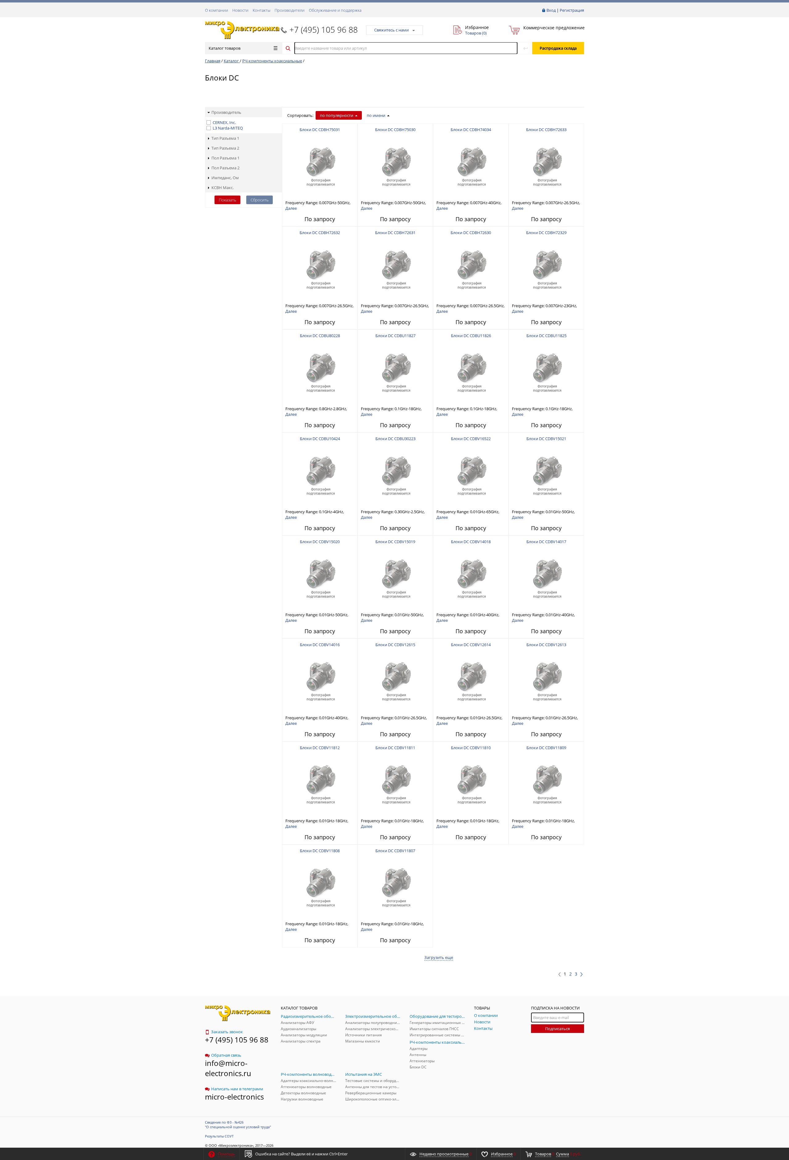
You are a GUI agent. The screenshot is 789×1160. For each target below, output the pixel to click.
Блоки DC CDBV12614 (471, 644)
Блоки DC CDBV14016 (320, 644)
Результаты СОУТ (219, 1136)
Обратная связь (226, 1055)
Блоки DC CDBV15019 (395, 541)
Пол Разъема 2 (225, 168)
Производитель (226, 112)
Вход (551, 10)
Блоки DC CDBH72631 (395, 232)
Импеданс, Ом (225, 177)
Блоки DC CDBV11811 (395, 747)
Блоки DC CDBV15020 (320, 541)
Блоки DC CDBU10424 (320, 438)
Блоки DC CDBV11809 (546, 747)
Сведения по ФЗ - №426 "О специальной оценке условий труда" (238, 1124)
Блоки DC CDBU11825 (546, 335)
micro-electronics (234, 1097)
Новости (240, 10)
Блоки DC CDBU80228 (320, 335)
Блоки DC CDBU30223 (395, 438)
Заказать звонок (227, 1031)
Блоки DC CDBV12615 (395, 644)
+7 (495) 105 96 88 (323, 29)
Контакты (261, 10)
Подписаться (557, 1028)
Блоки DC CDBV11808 (320, 850)
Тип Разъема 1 (225, 138)
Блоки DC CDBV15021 (546, 438)
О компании (216, 10)
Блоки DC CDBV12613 (546, 644)
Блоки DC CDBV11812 (320, 747)
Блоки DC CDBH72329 (546, 232)
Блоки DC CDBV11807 (395, 850)
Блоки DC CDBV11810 (471, 747)
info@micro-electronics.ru (228, 1068)
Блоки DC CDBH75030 (395, 129)
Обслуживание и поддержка (335, 10)
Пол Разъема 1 (225, 158)
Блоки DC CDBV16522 (471, 438)
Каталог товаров (224, 48)
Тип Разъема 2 (225, 148)
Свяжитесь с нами (391, 30)
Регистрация (572, 10)
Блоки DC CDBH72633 (546, 129)
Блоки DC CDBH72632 (320, 232)
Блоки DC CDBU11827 (395, 335)
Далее (291, 208)
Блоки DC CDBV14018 (471, 541)
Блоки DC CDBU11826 (471, 335)
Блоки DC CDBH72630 (471, 232)
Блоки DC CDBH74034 (471, 129)
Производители (290, 10)
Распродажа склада (558, 48)
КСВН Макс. (222, 187)
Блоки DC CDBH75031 (320, 129)
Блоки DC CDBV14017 (546, 541)
